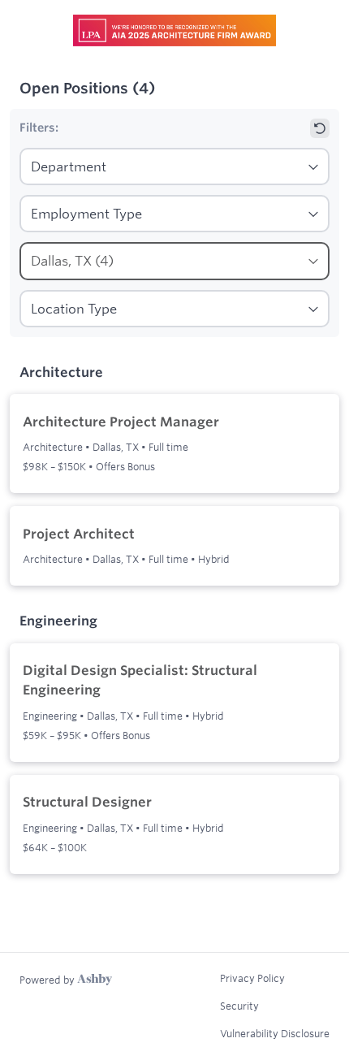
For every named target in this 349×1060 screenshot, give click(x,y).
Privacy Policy (252, 977)
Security (239, 1005)
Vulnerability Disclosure (275, 1033)
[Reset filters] (320, 128)
